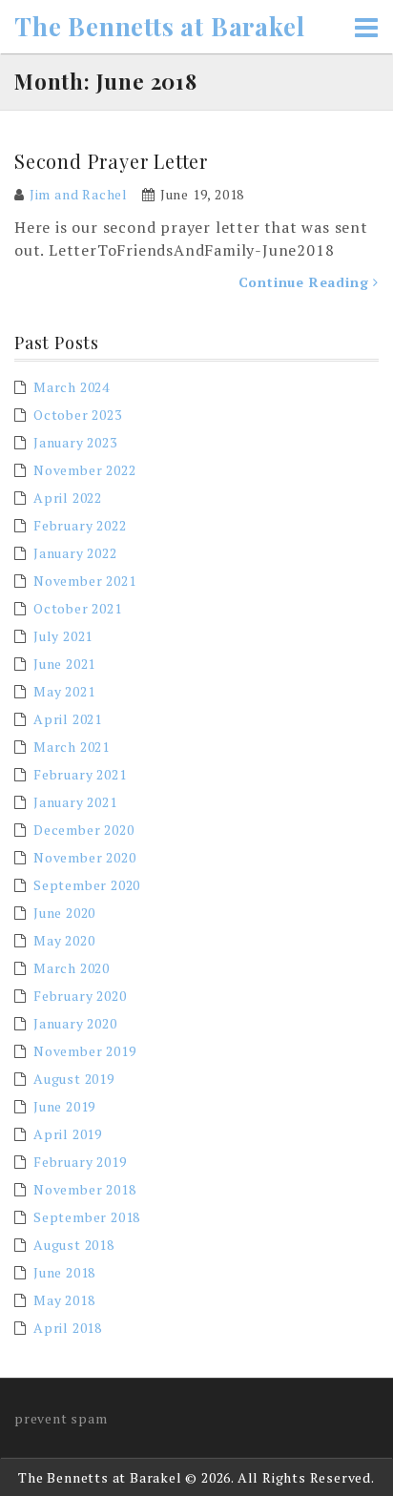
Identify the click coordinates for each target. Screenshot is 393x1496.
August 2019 (73, 1079)
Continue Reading (306, 282)
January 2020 (75, 1023)
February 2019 (79, 1162)
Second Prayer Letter (111, 161)
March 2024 (71, 387)
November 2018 (84, 1189)
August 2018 (73, 1245)
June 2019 (64, 1106)
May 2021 (63, 691)
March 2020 (71, 968)
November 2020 (84, 857)
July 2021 (63, 636)
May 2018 (63, 1300)
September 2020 (86, 885)
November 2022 (84, 470)
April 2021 (67, 719)
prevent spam (61, 1418)
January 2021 (75, 802)
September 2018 (86, 1217)
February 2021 (79, 774)
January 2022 (75, 553)
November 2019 (84, 1051)
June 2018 (64, 1272)
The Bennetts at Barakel (159, 26)
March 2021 (71, 747)
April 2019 (67, 1134)
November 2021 (84, 580)
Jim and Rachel (79, 194)
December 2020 (83, 830)
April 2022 (67, 497)
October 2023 (77, 414)
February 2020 (79, 996)
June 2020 (64, 913)
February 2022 (79, 525)
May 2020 (63, 940)
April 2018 (67, 1328)
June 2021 (64, 663)
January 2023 (75, 442)
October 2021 (77, 608)
